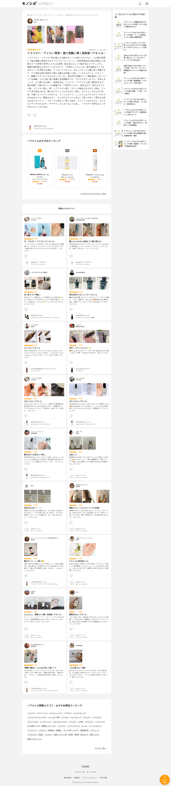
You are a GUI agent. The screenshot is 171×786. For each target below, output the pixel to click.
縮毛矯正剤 (84, 730)
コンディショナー (55, 713)
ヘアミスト (61, 726)
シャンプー (31, 713)
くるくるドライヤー (60, 722)
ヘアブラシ (72, 722)
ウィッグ (84, 726)
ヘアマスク (68, 713)
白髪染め (51, 730)
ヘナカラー (48, 735)
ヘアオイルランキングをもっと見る (93, 194)
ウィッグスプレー (95, 726)
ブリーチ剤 (67, 730)
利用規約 (77, 778)
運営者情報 (67, 778)
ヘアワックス (100, 722)
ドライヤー (87, 717)
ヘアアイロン (97, 717)
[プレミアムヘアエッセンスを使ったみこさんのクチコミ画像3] (75, 34)
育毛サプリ (84, 735)
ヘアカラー (42, 730)
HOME (85, 766)
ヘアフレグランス (73, 726)
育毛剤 (70, 735)
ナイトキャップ (75, 717)
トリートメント (42, 713)
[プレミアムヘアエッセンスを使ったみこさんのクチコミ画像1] (36, 34)
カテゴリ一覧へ (100, 748)
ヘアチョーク (95, 730)
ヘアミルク (65, 717)
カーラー (76, 730)
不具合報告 (103, 778)
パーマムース (32, 730)
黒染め (40, 735)
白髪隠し (58, 730)
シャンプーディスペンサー (37, 717)
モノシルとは (91, 772)
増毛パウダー (95, 735)
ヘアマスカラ (32, 735)
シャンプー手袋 (53, 717)
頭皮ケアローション (34, 739)
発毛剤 (76, 735)
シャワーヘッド (45, 722)
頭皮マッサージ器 (60, 735)
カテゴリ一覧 (79, 772)
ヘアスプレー (89, 722)
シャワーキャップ (79, 713)
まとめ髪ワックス (33, 726)
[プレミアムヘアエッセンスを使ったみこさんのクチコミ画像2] (55, 34)
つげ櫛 (80, 722)
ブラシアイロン (33, 722)
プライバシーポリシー (89, 778)
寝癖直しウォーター (49, 726)
